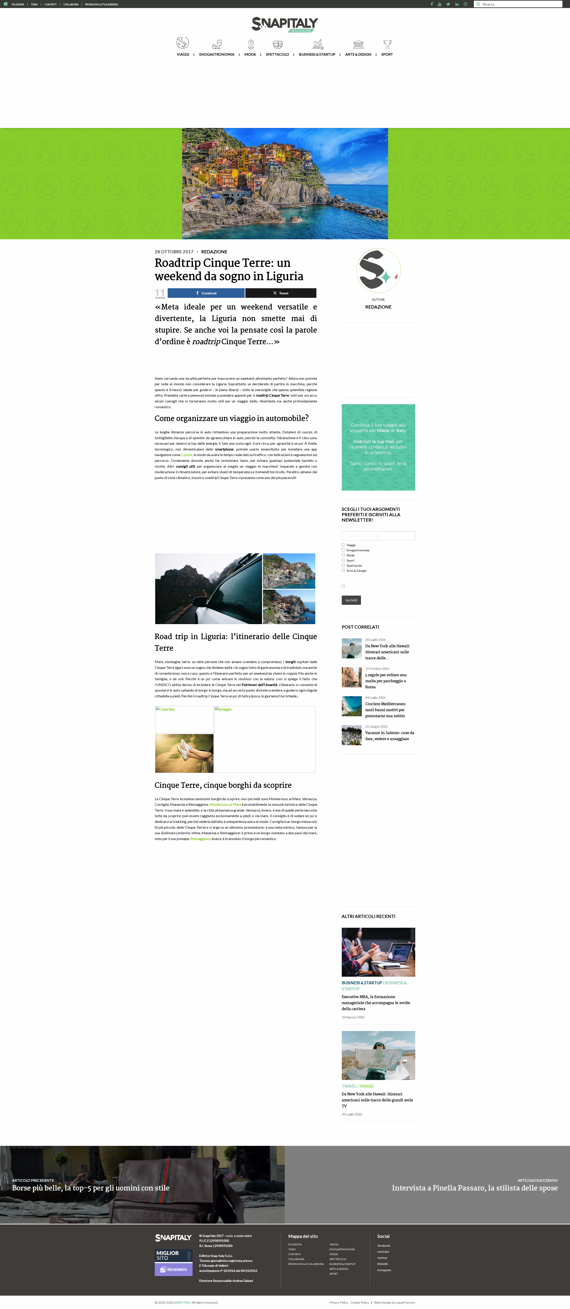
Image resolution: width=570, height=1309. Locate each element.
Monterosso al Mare (225, 804)
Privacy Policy (338, 1302)
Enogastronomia (216, 54)
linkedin (382, 1264)
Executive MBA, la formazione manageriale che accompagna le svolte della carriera (376, 1003)
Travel (349, 1086)
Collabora (70, 4)
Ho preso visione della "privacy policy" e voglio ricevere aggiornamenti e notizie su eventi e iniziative (378, 588)
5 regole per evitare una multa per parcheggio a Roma (386, 681)
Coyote (186, 455)
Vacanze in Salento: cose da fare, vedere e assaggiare (389, 736)
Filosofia (18, 4)
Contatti (51, 4)
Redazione (378, 306)
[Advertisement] (285, 94)
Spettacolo (277, 54)
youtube (383, 1251)
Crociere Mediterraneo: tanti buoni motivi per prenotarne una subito (385, 710)
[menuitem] (18, 4)
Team (34, 4)
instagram (384, 1270)
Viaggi (183, 54)
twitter (382, 1258)
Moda (250, 54)
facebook (383, 1245)
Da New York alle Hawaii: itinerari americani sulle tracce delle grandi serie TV (377, 1100)
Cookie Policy (359, 1302)
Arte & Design (358, 54)
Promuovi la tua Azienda (101, 4)
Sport (387, 54)
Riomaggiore (200, 838)
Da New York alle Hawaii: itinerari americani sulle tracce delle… (387, 652)
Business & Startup (317, 54)
